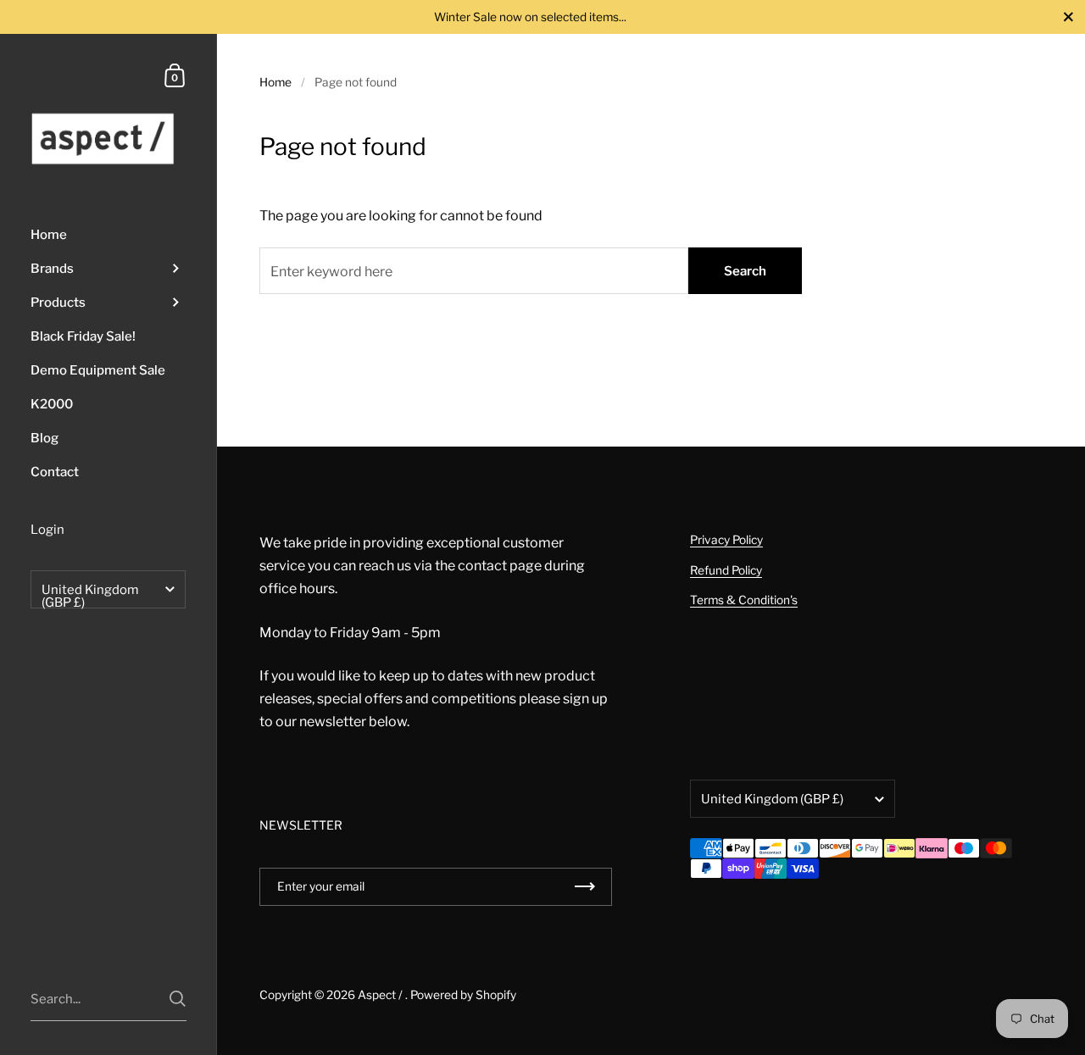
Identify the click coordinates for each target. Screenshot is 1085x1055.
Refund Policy (726, 570)
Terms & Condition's (744, 600)
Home (275, 82)
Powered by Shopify (463, 995)
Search (745, 271)
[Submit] (177, 999)
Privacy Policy (726, 540)
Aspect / (381, 995)
